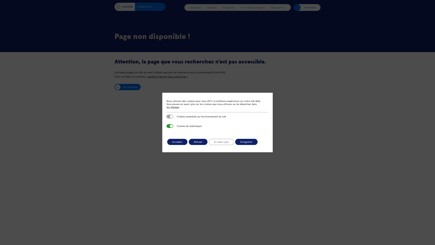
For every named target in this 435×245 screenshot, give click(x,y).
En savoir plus (221, 141)
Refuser (198, 141)
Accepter (177, 141)
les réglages (173, 107)
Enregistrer (246, 141)
